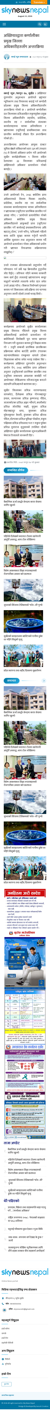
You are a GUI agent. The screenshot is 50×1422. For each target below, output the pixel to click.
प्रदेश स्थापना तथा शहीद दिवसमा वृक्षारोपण (22, 671)
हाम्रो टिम (5, 1338)
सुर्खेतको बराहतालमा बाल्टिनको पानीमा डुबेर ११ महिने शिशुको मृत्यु (23, 638)
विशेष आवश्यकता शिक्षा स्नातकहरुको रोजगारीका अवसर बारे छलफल (20, 572)
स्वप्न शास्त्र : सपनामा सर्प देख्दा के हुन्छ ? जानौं (25, 1239)
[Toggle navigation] (4, 24)
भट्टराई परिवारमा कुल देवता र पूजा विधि (25, 1229)
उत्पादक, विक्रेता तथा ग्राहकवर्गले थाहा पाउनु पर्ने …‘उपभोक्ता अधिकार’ (27, 1209)
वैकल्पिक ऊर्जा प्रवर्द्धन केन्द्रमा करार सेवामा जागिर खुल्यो (22, 503)
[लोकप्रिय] (45, 24)
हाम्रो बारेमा (5, 1328)
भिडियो (7, 1359)
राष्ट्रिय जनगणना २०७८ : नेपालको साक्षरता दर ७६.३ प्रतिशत (26, 1219)
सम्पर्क (4, 1333)
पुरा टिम (6, 1384)
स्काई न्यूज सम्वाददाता (19, 57)
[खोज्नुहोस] (39, 24)
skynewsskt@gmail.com (24, 1309)
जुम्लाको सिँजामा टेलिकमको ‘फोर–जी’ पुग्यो (23, 605)
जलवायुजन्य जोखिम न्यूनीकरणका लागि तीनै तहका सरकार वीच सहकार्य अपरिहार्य (26, 1249)
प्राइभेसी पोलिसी (7, 1343)
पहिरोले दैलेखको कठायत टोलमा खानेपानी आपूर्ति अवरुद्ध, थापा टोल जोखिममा (22, 538)
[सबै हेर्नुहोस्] (43, 680)
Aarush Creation (42, 1406)
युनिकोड (8, 1364)
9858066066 (15, 1303)
